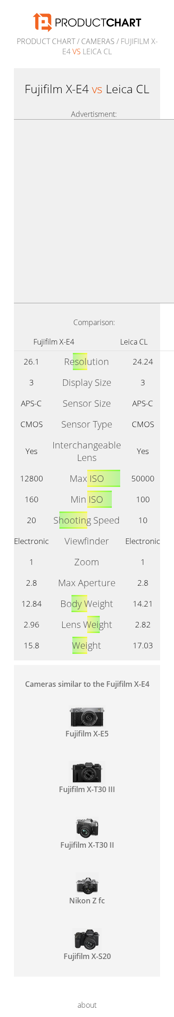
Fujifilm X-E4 (53, 342)
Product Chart (46, 41)
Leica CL (134, 342)
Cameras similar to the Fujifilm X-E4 (87, 684)
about (87, 1005)
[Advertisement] (87, 211)
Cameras (98, 41)
